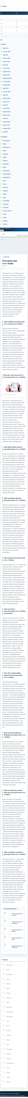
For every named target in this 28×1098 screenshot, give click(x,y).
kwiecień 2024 (6, 121)
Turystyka (5, 207)
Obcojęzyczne (6, 177)
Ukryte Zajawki (7, 210)
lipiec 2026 (5, 48)
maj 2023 (5, 131)
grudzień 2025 (6, 71)
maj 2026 (5, 54)
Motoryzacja (6, 170)
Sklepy (5, 194)
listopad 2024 (6, 115)
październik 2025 (7, 78)
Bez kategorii (6, 140)
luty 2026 (5, 65)
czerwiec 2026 (6, 51)
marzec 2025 (6, 101)
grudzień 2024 (6, 111)
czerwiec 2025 (6, 91)
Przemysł (5, 187)
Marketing (6, 164)
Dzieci (4, 150)
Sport (4, 197)
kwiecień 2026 (6, 58)
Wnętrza (5, 220)
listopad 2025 (6, 75)
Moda (4, 167)
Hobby (5, 157)
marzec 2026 (6, 61)
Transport (5, 204)
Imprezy (5, 160)
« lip (1, 39)
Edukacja (5, 154)
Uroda (4, 214)
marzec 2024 (6, 125)
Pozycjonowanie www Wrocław (17, 914)
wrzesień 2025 (6, 81)
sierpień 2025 (6, 85)
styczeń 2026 (6, 68)
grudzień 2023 (6, 128)
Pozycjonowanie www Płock (17, 938)
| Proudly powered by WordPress (17, 1095)
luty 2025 (5, 105)
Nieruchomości (7, 174)
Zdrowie (5, 224)
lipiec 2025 (5, 88)
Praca (4, 180)
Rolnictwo (5, 190)
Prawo (4, 184)
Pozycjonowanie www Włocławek (17, 946)
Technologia (6, 200)
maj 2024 (5, 118)
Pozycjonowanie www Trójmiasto (17, 922)
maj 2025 (5, 95)
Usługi (4, 217)
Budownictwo (6, 147)
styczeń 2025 (6, 108)
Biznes (4, 144)
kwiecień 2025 (6, 98)
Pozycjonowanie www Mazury (17, 930)
